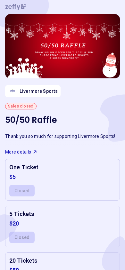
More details (18, 152)
